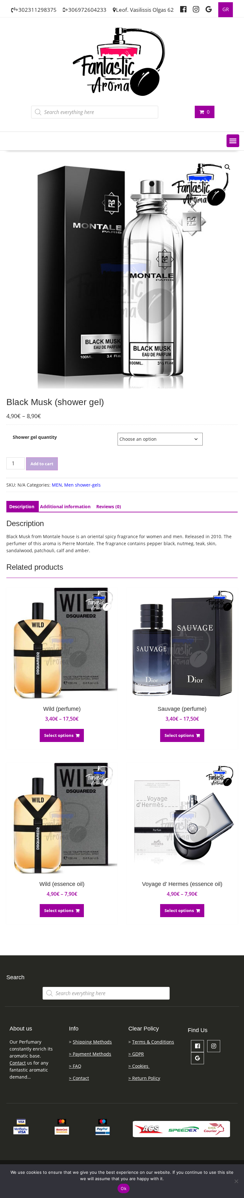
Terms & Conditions (153, 1042)
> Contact (79, 1078)
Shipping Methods (92, 1042)
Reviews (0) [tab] (108, 506)
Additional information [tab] (65, 506)
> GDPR (136, 1054)
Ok (123, 1188)
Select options (58, 735)
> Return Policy (144, 1078)
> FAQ (75, 1066)
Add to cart (41, 464)
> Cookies (139, 1066)
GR (225, 9)
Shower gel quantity (35, 437)
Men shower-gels (82, 485)
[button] (233, 140)
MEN (57, 485)
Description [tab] (21, 506)
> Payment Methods (90, 1054)
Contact (18, 1063)
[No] (236, 1181)
